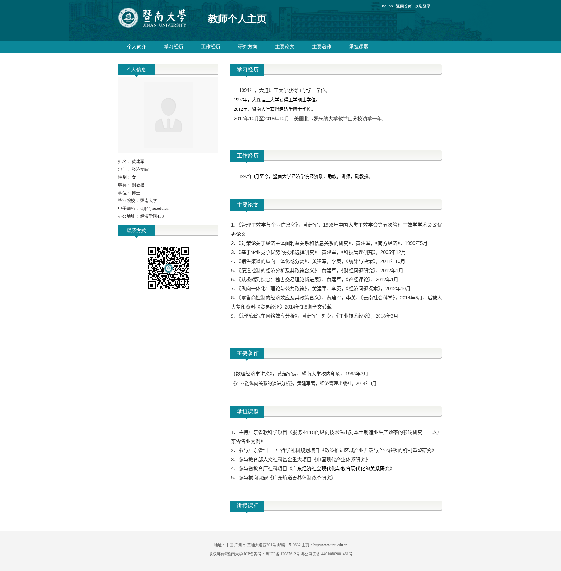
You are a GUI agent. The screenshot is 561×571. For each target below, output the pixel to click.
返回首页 (404, 6)
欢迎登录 (422, 6)
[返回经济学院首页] (158, 19)
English (386, 6)
